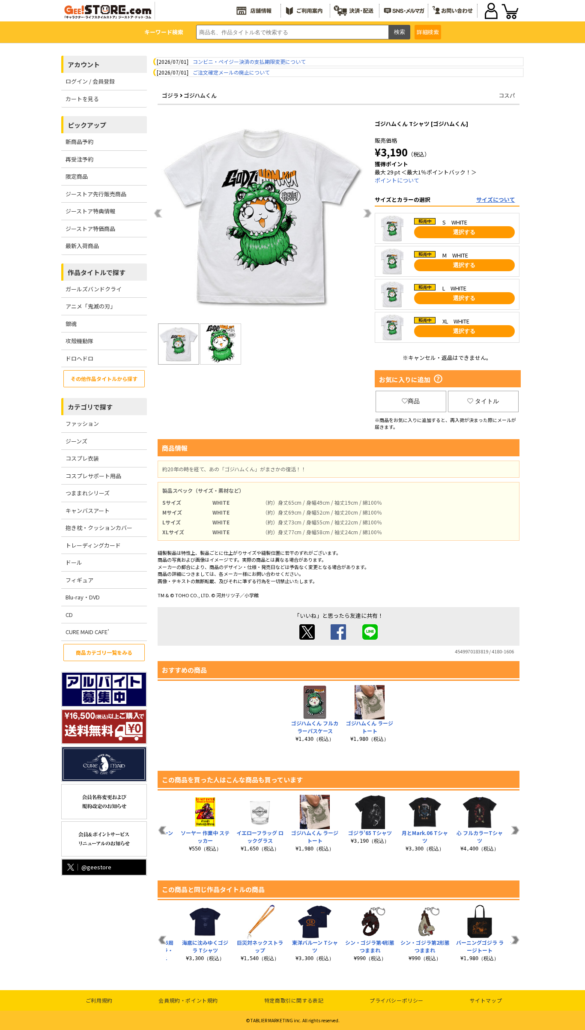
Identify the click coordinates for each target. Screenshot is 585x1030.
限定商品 (77, 176)
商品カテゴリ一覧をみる (104, 652)
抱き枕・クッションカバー (99, 528)
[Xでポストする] (307, 637)
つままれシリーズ (88, 493)
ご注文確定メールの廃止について (231, 72)
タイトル (487, 401)
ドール (74, 562)
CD (69, 615)
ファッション (82, 423)
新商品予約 (79, 142)
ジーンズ (76, 441)
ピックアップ (87, 124)
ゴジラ (170, 95)
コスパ (506, 95)
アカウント (84, 64)
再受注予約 (79, 159)
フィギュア (79, 580)
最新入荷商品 (82, 246)
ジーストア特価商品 (90, 229)
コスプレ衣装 (82, 458)
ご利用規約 (99, 1000)
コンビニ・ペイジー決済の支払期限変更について (249, 61)
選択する (464, 232)
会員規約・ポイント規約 (188, 1000)
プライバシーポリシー (397, 1000)
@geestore (96, 867)
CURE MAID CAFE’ (87, 632)
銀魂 (71, 324)
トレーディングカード (93, 545)
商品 (414, 401)
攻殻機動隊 (79, 341)
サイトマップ (486, 1000)
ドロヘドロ (79, 358)
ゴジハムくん (200, 95)
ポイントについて (397, 180)
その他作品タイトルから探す (104, 378)
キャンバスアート (88, 510)
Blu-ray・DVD (83, 597)
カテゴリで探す (90, 406)
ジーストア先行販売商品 (96, 194)
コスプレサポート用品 (93, 476)
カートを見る (82, 99)
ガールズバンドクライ (94, 289)
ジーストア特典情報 (90, 211)
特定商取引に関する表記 (294, 1000)
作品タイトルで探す (96, 272)
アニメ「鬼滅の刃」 (91, 306)
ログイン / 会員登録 (90, 81)
